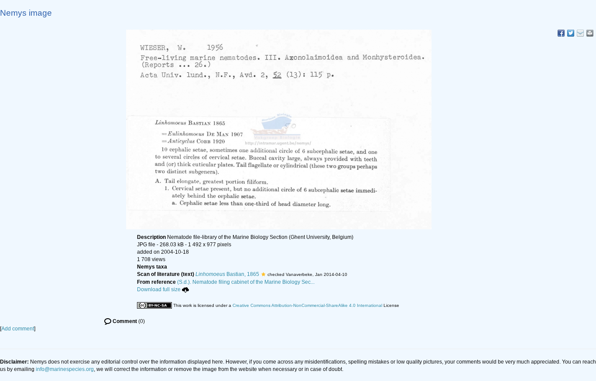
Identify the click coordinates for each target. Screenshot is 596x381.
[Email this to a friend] (589, 33)
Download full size (159, 289)
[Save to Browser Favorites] (580, 33)
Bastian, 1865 (227, 274)
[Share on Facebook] (561, 33)
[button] (263, 274)
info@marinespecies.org (65, 369)
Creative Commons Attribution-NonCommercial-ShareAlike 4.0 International (307, 305)
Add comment (17, 329)
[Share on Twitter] (570, 33)
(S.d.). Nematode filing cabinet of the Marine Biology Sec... (246, 282)
